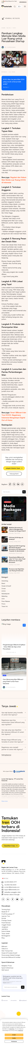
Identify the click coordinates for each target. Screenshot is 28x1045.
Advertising (5, 581)
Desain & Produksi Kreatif (9, 953)
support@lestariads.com (11, 889)
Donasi (4, 588)
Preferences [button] (20, 1030)
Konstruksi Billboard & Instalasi (11, 957)
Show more (5, 801)
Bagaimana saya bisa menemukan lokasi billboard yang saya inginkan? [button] (13, 722)
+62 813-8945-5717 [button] (10, 882)
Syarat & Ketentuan (7, 968)
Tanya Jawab (6, 933)
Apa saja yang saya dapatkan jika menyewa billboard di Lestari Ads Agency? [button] (13, 732)
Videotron (5, 948)
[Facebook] (12, 899)
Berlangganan (6, 935)
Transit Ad (4, 606)
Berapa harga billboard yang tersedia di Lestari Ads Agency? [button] (12, 741)
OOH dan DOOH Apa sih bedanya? (16, 538)
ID (19, 6)
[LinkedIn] (7, 899)
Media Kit (5, 912)
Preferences (14, 1041)
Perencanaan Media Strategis (11, 955)
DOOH (4, 591)
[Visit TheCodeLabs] (13, 1000)
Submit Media (6, 931)
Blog (9, 28)
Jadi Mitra (5, 929)
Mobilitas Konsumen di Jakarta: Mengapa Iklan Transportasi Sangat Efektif (17, 529)
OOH (14, 28)
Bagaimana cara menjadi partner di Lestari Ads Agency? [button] (12, 748)
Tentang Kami (6, 909)
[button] (24, 6)
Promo (3, 604)
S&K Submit (5, 970)
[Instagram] (3, 899)
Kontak (4, 918)
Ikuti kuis (5, 87)
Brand (3, 583)
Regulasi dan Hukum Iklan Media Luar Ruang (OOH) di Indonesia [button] (14, 179)
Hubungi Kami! (14, 474)
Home (3, 28)
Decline (14, 1038)
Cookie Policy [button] (11, 1028)
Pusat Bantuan (6, 922)
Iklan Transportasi (7, 951)
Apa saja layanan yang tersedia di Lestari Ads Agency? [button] (12, 714)
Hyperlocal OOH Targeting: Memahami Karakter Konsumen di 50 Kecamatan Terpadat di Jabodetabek (17, 548)
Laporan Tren (6, 916)
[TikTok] (21, 899)
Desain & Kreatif (6, 586)
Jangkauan (5, 927)
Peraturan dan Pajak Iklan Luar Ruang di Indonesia (16, 569)
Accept (14, 1034)
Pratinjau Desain (6, 920)
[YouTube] (17, 899)
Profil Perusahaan (7, 914)
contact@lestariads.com (11, 887)
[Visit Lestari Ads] (5, 1000)
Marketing (4, 596)
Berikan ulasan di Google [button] (11, 894)
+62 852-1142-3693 (10, 885)
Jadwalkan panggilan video (12, 892)
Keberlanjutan (5, 593)
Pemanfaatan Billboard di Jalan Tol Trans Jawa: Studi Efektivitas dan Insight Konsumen (17, 559)
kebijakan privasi (6, 982)
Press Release (6, 601)
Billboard (4, 946)
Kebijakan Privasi (7, 965)
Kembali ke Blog (12, 18)
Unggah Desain (6, 925)
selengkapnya (22, 2)
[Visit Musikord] (23, 1000)
